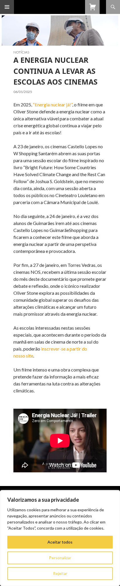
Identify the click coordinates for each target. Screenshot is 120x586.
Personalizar (60, 557)
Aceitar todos (60, 541)
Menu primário (7, 7)
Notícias (21, 52)
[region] (60, 538)
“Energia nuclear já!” (52, 104)
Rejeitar (60, 573)
